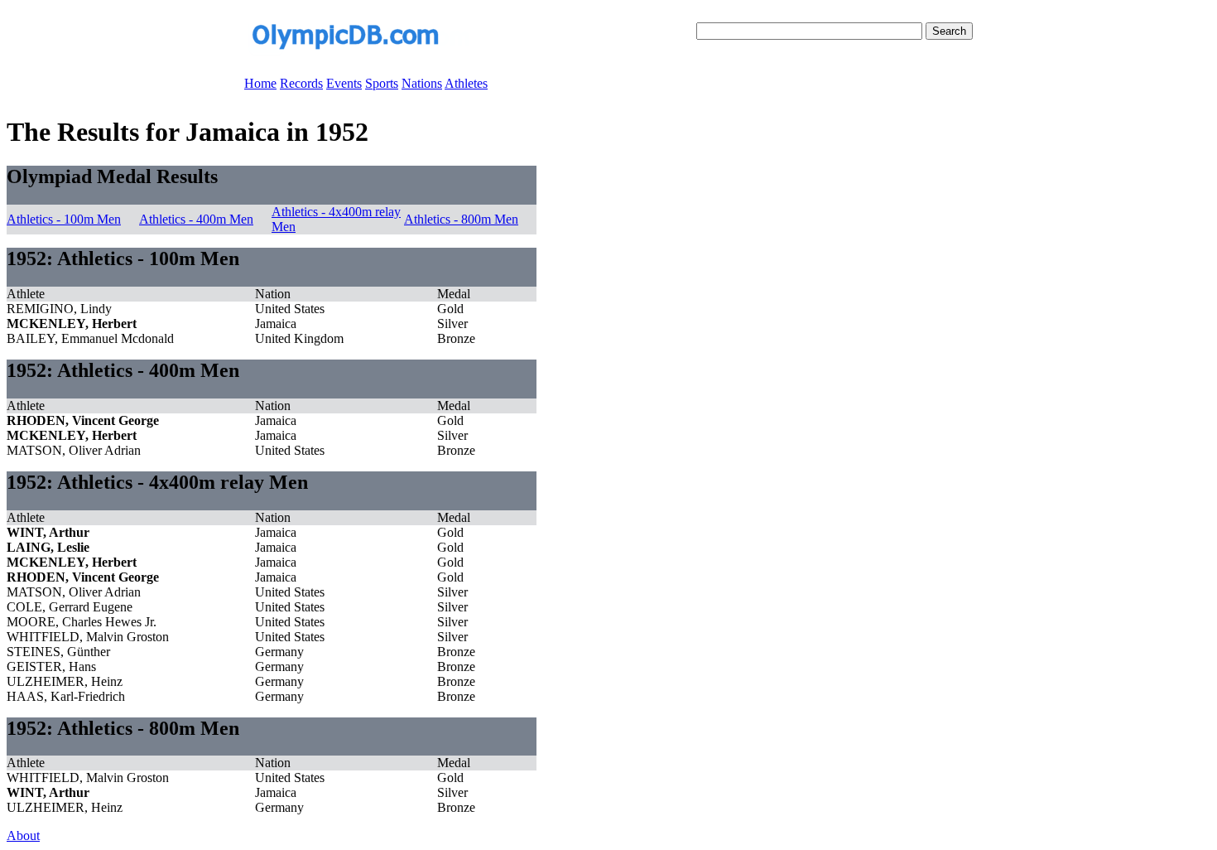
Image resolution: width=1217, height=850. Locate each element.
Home (260, 83)
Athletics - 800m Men (461, 219)
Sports (381, 83)
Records (301, 83)
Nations (422, 83)
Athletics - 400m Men (196, 219)
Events (344, 83)
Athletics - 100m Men (64, 219)
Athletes (466, 83)
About (23, 835)
